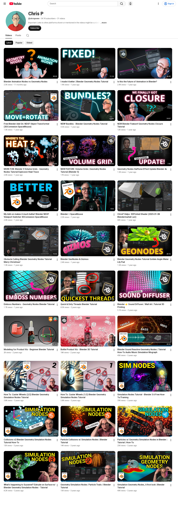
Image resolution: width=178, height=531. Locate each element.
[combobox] (83, 3)
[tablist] (89, 35)
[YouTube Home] (15, 3)
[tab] (8, 35)
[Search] (121, 3)
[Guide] (4, 3)
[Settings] (158, 3)
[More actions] (57, 82)
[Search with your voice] (130, 3)
